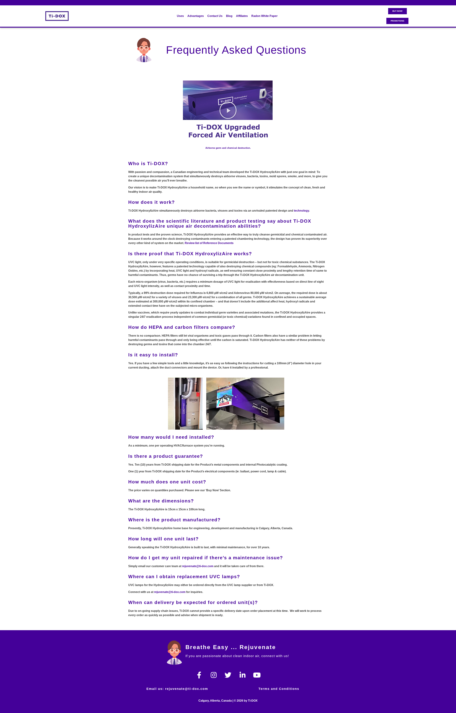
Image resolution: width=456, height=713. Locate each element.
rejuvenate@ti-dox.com (197, 566)
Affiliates (242, 15)
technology (301, 210)
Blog (229, 15)
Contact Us (214, 15)
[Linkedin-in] (242, 675)
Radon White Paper (264, 15)
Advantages (195, 15)
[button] (228, 110)
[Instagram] (213, 675)
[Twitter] (228, 675)
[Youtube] (257, 675)
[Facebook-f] (199, 675)
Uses (180, 15)
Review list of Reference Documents (209, 243)
